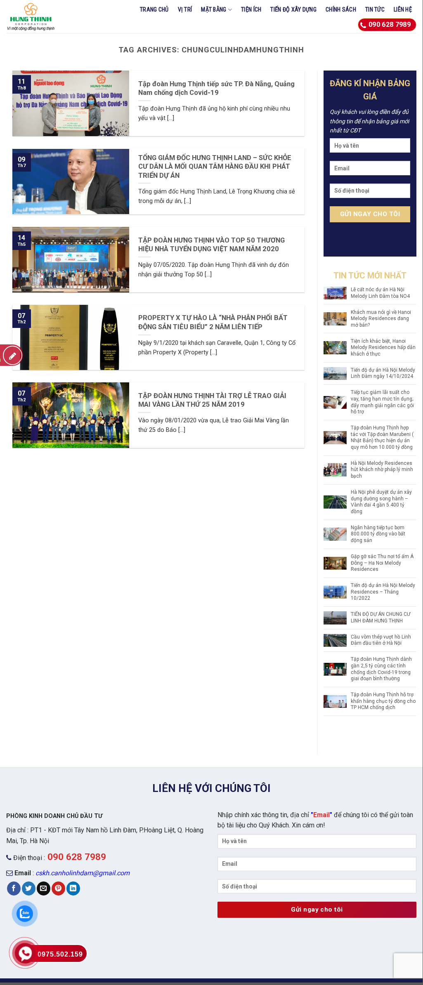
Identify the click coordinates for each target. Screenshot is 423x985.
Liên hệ (403, 9)
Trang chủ (154, 9)
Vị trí (185, 9)
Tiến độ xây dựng (293, 9)
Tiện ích (251, 9)
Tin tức (375, 9)
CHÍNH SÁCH (341, 9)
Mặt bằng (213, 9)
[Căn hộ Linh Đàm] (45, 16)
